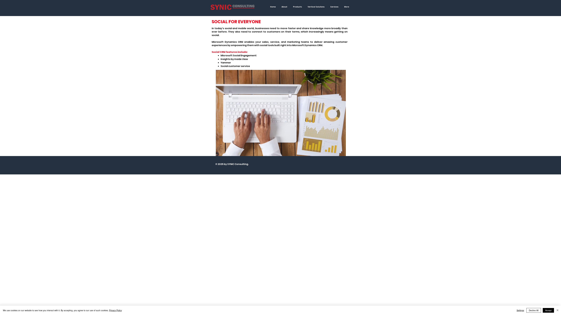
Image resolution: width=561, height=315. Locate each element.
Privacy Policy (115, 310)
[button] (297, 7)
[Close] (557, 310)
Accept (548, 310)
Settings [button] (520, 310)
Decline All (534, 310)
